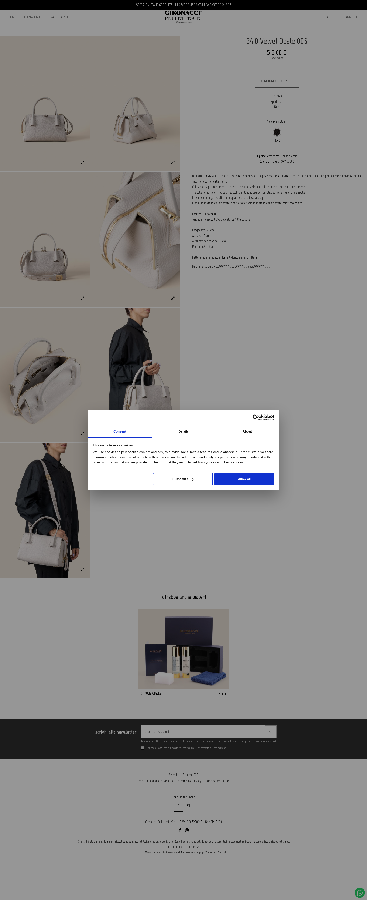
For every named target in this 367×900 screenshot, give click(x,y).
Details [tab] (183, 431)
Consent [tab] (119, 431)
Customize (180, 479)
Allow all (244, 479)
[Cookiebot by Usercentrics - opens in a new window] (255, 417)
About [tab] (247, 431)
